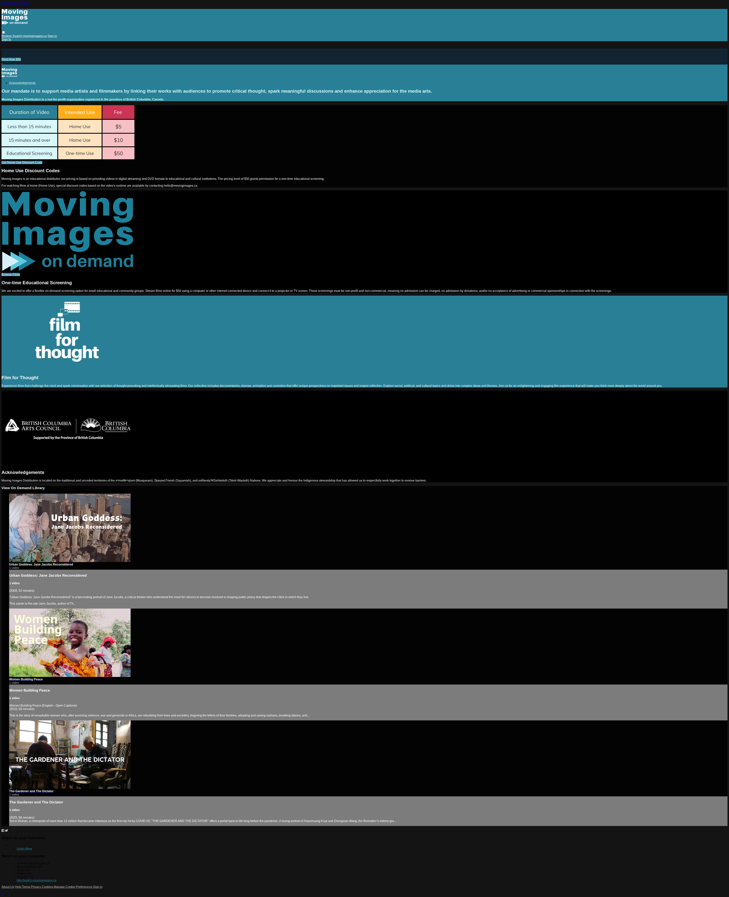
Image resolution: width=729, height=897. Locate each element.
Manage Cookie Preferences (73, 886)
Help (18, 886)
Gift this (7, 66)
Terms (26, 886)
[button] (3, 32)
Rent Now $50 (11, 59)
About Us (8, 886)
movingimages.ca (35, 36)
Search (18, 36)
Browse (7, 36)
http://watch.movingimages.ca (36, 880)
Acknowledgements (22, 82)
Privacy (36, 886)
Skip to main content (15, 3)
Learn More (24, 848)
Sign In (6, 39)
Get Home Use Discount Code (22, 162)
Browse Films (11, 274)
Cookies (48, 886)
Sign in (52, 36)
